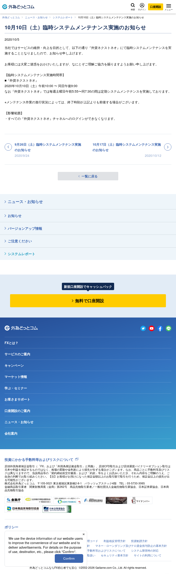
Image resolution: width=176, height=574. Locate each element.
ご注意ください (20, 240)
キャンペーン (14, 365)
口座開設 (155, 7)
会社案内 (11, 433)
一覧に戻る (90, 176)
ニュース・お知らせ (36, 17)
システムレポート (63, 17)
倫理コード (91, 541)
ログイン (142, 9)
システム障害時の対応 (145, 550)
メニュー (169, 9)
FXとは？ (11, 342)
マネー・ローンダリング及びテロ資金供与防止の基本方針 (131, 545)
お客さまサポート (17, 399)
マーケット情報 (16, 376)
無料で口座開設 (89, 301)
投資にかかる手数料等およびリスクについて (39, 459)
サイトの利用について (147, 555)
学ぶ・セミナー (16, 388)
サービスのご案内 (17, 354)
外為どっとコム (11, 17)
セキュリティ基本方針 (114, 555)
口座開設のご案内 (17, 410)
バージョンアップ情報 (25, 228)
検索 (133, 9)
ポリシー (11, 526)
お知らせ (15, 215)
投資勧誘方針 (139, 541)
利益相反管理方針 (115, 541)
